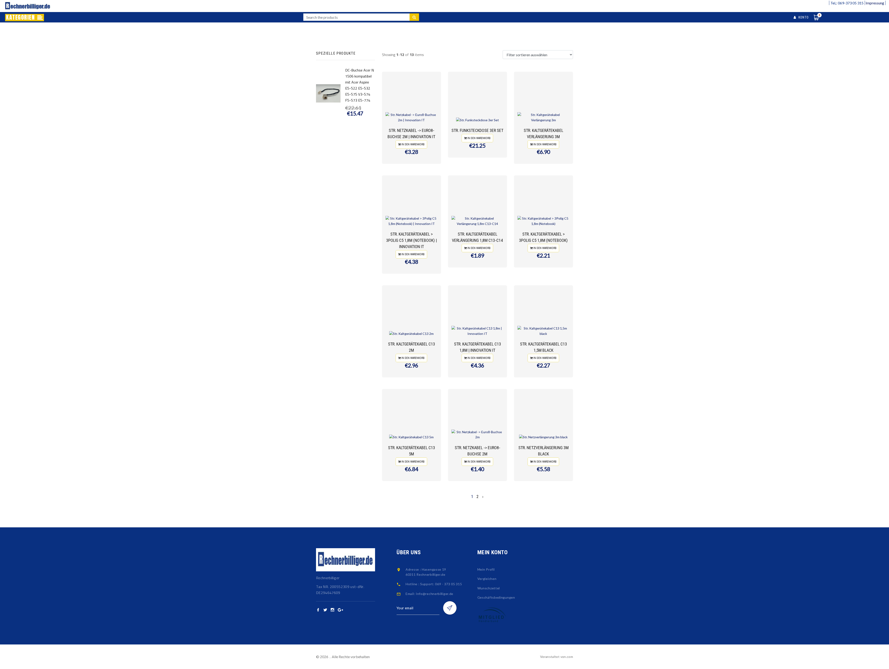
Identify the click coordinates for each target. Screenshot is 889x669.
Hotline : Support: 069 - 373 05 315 (434, 584)
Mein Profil (486, 569)
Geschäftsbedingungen (496, 597)
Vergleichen (487, 579)
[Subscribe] (450, 608)
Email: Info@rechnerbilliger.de (429, 594)
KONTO (802, 17)
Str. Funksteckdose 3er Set (477, 130)
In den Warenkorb (413, 144)
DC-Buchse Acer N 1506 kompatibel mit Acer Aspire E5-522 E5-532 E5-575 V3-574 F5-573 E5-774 (359, 85)
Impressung (875, 3)
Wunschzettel (488, 588)
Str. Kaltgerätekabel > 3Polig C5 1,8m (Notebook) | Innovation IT (411, 240)
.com (569, 657)
